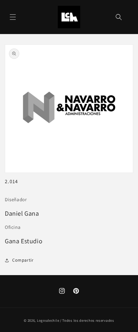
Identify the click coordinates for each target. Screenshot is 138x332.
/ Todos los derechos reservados (87, 320)
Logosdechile (48, 320)
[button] (13, 17)
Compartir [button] (22, 260)
